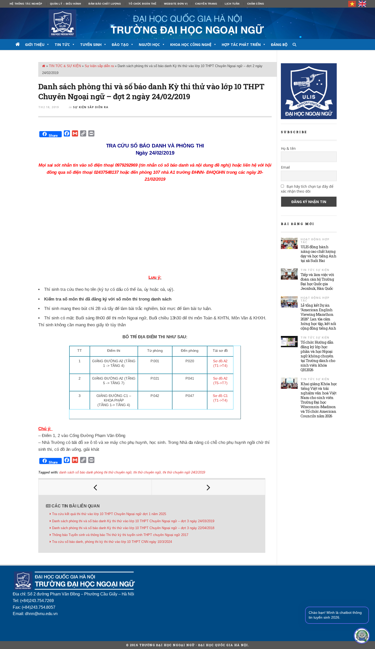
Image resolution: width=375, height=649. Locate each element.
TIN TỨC (62, 44)
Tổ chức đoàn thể (142, 3)
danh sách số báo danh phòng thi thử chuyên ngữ (95, 472)
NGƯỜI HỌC (149, 44)
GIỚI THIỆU (34, 44)
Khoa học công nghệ (190, 44)
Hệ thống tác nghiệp (26, 3)
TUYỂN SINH (91, 44)
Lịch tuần (232, 3)
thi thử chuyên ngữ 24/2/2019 (184, 472)
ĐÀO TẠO (120, 44)
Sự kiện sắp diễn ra (99, 66)
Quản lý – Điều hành (65, 3)
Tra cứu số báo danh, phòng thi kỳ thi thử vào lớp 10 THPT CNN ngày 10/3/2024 (112, 542)
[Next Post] (208, 487)
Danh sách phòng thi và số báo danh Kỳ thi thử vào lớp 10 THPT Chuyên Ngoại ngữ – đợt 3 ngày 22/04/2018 (133, 528)
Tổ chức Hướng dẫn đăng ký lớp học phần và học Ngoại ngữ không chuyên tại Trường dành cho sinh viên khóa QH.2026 (318, 356)
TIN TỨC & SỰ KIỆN (65, 66)
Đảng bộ (279, 44)
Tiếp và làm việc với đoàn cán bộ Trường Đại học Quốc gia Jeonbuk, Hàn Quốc (317, 281)
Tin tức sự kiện (315, 270)
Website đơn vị (176, 3)
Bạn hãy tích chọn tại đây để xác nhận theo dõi (307, 189)
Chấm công (255, 3)
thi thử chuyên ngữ (147, 472)
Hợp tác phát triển (241, 44)
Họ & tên (288, 148)
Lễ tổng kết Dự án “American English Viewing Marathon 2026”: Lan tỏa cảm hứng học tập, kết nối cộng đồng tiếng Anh (318, 316)
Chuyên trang (206, 3)
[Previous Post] (95, 487)
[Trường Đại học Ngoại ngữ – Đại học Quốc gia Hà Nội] (187, 23)
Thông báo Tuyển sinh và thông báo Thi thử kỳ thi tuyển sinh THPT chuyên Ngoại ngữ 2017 (120, 535)
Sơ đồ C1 (220, 396)
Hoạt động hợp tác (315, 240)
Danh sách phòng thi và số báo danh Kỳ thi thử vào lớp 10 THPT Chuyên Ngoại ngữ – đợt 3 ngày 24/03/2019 (133, 521)
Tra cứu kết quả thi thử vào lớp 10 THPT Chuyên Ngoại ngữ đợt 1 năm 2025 (109, 514)
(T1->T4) (220, 400)
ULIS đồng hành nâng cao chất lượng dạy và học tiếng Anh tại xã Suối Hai (318, 253)
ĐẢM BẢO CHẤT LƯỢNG (105, 3)
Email (285, 167)
